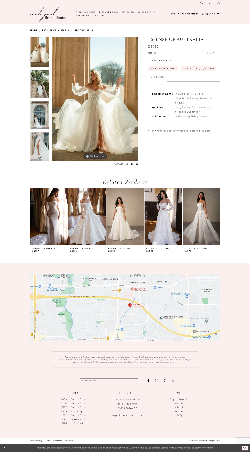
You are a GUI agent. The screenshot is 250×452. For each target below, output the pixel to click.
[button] (218, 2)
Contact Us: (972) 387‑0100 (199, 69)
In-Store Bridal (84, 31)
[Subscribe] (134, 381)
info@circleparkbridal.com (128, 415)
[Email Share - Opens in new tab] (137, 164)
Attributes (157, 77)
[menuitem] (201, 2)
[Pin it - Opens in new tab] (132, 164)
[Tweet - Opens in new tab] (127, 164)
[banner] (50, 14)
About (179, 407)
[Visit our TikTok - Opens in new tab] (173, 380)
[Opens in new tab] (125, 307)
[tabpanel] (39, 53)
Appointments (179, 399)
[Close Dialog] (4, 448)
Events (179, 412)
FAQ (179, 415)
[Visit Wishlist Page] (210, 2)
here (210, 448)
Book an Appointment (163, 69)
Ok (245, 448)
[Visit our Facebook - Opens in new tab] (148, 380)
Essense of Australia (56, 31)
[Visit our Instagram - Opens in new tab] (156, 380)
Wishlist (179, 404)
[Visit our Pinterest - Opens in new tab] (165, 380)
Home (34, 31)
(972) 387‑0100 (127, 408)
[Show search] (201, 2)
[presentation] (49, 216)
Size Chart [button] (213, 53)
